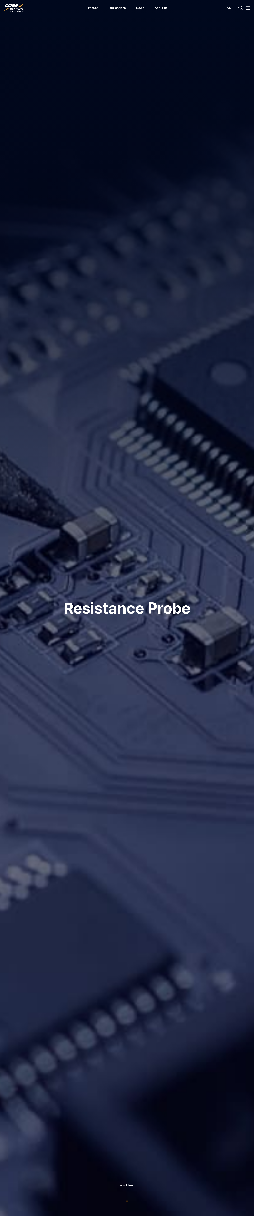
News (140, 8)
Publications (117, 8)
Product (92, 8)
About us (161, 8)
